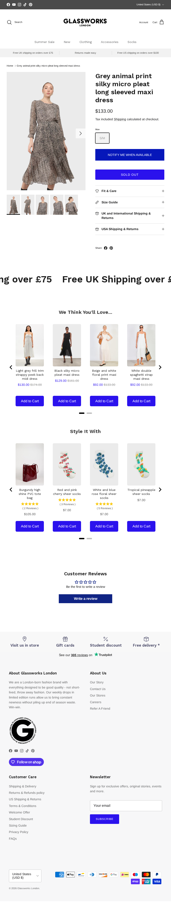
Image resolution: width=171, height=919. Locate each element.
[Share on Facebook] (105, 248)
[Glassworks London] (85, 22)
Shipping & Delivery (22, 786)
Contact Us (98, 689)
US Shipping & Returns (25, 799)
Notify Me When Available (130, 155)
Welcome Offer (19, 812)
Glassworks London (28, 888)
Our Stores (97, 695)
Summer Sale (45, 42)
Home (10, 65)
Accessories (109, 42)
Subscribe (104, 819)
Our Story (97, 682)
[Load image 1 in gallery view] (46, 131)
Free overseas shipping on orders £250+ (85, 4)
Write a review (85, 598)
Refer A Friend (100, 708)
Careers (95, 702)
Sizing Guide (18, 825)
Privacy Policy (18, 832)
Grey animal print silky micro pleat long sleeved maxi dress (48, 65)
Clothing (85, 42)
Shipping (120, 119)
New (67, 42)
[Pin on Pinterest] (111, 248)
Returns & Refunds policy (27, 792)
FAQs (13, 838)
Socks (132, 42)
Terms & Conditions (22, 806)
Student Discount (21, 819)
